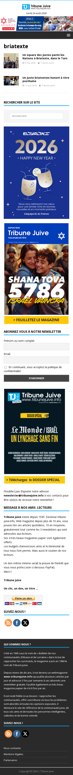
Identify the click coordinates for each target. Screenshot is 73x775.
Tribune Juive (47, 62)
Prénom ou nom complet (19, 341)
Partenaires (10, 760)
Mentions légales (13, 754)
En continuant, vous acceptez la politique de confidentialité (33, 369)
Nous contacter (12, 748)
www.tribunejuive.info (18, 676)
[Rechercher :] (36, 116)
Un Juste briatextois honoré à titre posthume (45, 79)
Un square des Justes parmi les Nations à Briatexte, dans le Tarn (44, 56)
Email (7, 354)
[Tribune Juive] (36, 10)
